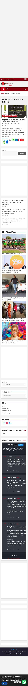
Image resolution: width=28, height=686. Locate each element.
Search (4, 150)
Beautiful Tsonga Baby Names (10, 253)
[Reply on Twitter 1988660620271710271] (8, 517)
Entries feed (5, 408)
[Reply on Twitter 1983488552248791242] (8, 549)
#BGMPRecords (11, 457)
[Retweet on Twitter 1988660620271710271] (11, 517)
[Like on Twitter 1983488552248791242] (14, 549)
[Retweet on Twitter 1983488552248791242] (11, 549)
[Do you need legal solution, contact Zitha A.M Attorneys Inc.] (14, 111)
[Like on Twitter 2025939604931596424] (14, 471)
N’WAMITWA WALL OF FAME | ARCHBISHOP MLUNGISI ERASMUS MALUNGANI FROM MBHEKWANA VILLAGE (13, 211)
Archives (4, 382)
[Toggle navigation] (7, 89)
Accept (4, 683)
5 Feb (18, 477)
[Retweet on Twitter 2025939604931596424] (11, 471)
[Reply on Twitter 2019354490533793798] (8, 492)
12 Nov (18, 498)
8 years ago (6, 123)
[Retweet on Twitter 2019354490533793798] (11, 492)
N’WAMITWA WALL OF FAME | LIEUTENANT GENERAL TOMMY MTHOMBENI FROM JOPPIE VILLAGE (13, 221)
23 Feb (18, 457)
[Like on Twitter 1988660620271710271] (14, 517)
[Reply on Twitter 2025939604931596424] (8, 471)
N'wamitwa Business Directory (10, 115)
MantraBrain (19, 653)
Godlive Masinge (16, 123)
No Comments (7, 125)
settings (17, 680)
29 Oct (18, 524)
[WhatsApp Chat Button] (24, 682)
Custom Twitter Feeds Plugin (14, 558)
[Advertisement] (14, 14)
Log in (3, 406)
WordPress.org (6, 413)
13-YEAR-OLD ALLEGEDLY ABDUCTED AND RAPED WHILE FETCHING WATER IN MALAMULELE (13, 202)
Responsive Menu (25, 79)
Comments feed (6, 410)
